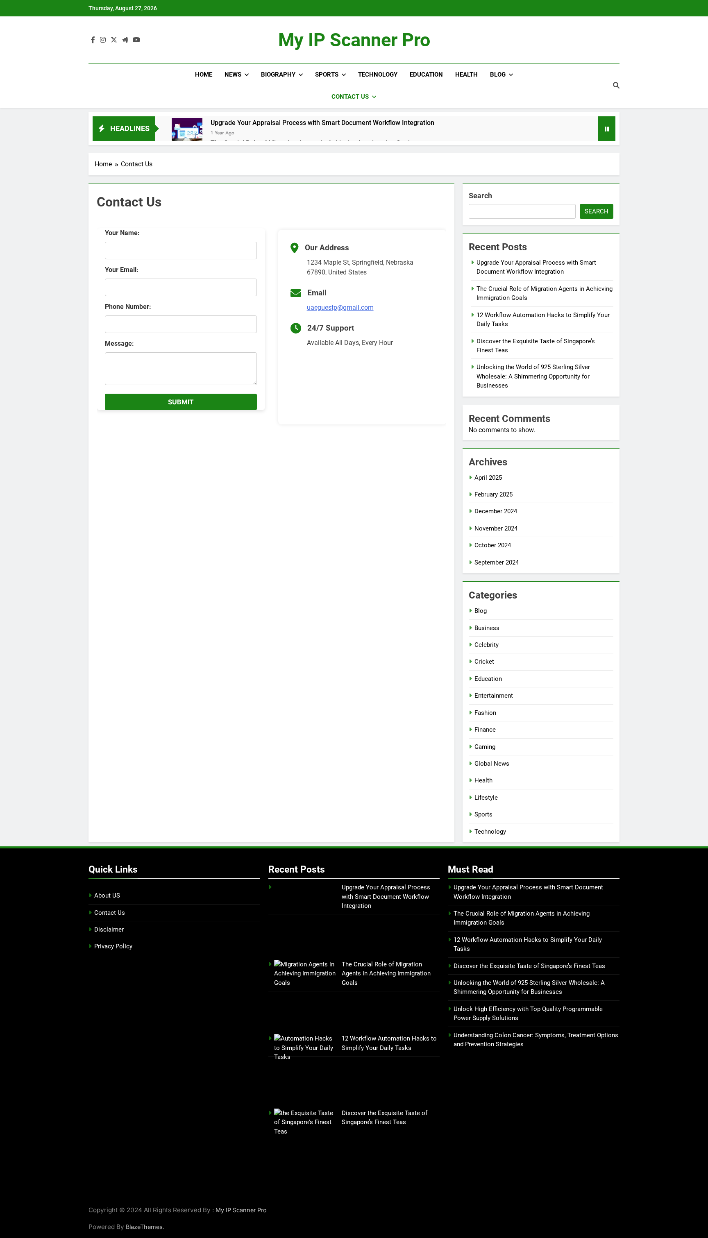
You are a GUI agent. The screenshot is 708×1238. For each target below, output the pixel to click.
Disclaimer (109, 929)
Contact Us (350, 96)
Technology (377, 74)
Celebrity (486, 644)
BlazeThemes (144, 1226)
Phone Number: (128, 307)
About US (107, 895)
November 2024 (495, 528)
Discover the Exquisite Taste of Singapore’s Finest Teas (529, 966)
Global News (491, 763)
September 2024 (496, 562)
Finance (485, 729)
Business (486, 628)
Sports (326, 74)
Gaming (484, 747)
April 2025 (488, 477)
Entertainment (493, 695)
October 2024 (492, 545)
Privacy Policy (113, 946)
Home (203, 74)
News (233, 74)
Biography (278, 74)
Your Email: (121, 270)
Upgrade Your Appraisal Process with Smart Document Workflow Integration (322, 123)
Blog (498, 74)
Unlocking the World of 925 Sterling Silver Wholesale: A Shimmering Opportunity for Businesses (533, 376)
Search (480, 195)
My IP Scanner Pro (354, 40)
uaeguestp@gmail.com (340, 307)
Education (426, 74)
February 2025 (493, 494)
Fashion (485, 712)
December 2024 (495, 511)
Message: (119, 343)
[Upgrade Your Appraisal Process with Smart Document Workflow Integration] (187, 133)
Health (466, 74)
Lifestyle (486, 797)
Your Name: (122, 233)
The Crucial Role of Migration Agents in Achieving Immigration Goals (386, 973)
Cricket (484, 661)
